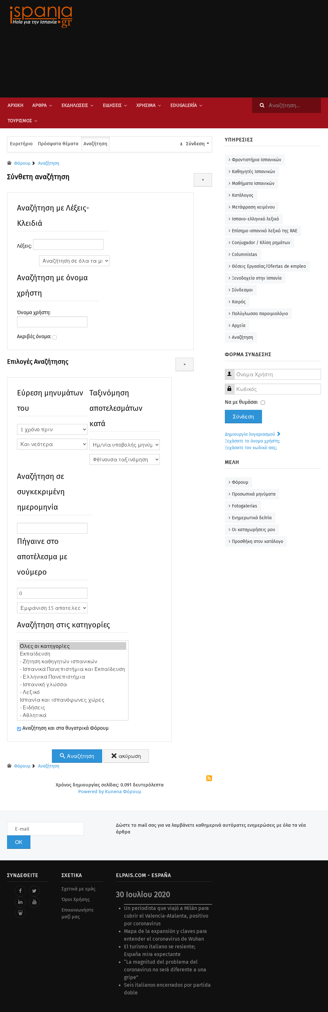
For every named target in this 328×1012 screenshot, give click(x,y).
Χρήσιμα (146, 105)
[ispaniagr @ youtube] (34, 901)
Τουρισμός (20, 121)
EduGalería (183, 105)
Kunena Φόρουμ (123, 791)
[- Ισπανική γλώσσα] (72, 684)
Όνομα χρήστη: (34, 312)
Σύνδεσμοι (242, 290)
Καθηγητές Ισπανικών (253, 171)
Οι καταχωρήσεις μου (253, 529)
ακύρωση (129, 756)
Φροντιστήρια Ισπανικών (256, 160)
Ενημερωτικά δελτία (252, 518)
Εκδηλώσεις (75, 105)
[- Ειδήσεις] (72, 707)
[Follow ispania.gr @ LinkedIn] (20, 901)
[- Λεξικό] (72, 692)
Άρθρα (39, 105)
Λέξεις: (25, 246)
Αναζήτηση (95, 144)
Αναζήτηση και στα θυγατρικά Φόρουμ (65, 728)
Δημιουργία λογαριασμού (250, 434)
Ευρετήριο (21, 144)
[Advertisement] (218, 48)
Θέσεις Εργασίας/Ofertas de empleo (269, 266)
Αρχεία (238, 325)
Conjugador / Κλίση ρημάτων (261, 242)
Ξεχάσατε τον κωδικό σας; (251, 447)
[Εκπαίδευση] (72, 653)
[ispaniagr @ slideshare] (20, 912)
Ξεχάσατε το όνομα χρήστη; (252, 441)
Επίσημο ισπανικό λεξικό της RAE (264, 231)
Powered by (91, 791)
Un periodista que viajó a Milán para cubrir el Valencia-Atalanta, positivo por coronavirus (166, 916)
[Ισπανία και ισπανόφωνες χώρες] (72, 700)
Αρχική (15, 105)
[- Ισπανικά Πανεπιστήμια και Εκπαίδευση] (72, 669)
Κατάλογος (242, 195)
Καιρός (239, 302)
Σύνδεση (243, 416)
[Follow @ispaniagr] (34, 891)
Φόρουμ (240, 482)
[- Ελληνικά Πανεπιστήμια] (72, 677)
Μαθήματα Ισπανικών (253, 183)
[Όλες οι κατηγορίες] (72, 646)
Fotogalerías (244, 506)
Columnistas (244, 254)
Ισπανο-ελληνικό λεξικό (255, 219)
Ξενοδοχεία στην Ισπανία (257, 278)
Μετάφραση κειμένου (253, 207)
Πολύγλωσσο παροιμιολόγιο (260, 313)
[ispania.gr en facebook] (20, 891)
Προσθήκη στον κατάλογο (257, 541)
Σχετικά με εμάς (78, 889)
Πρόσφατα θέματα (58, 144)
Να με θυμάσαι (241, 402)
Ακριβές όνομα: (35, 336)
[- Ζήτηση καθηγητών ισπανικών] (72, 661)
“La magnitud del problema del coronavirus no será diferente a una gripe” (165, 969)
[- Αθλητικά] (72, 715)
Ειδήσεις (112, 105)
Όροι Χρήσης (76, 899)
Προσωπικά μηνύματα (253, 494)
